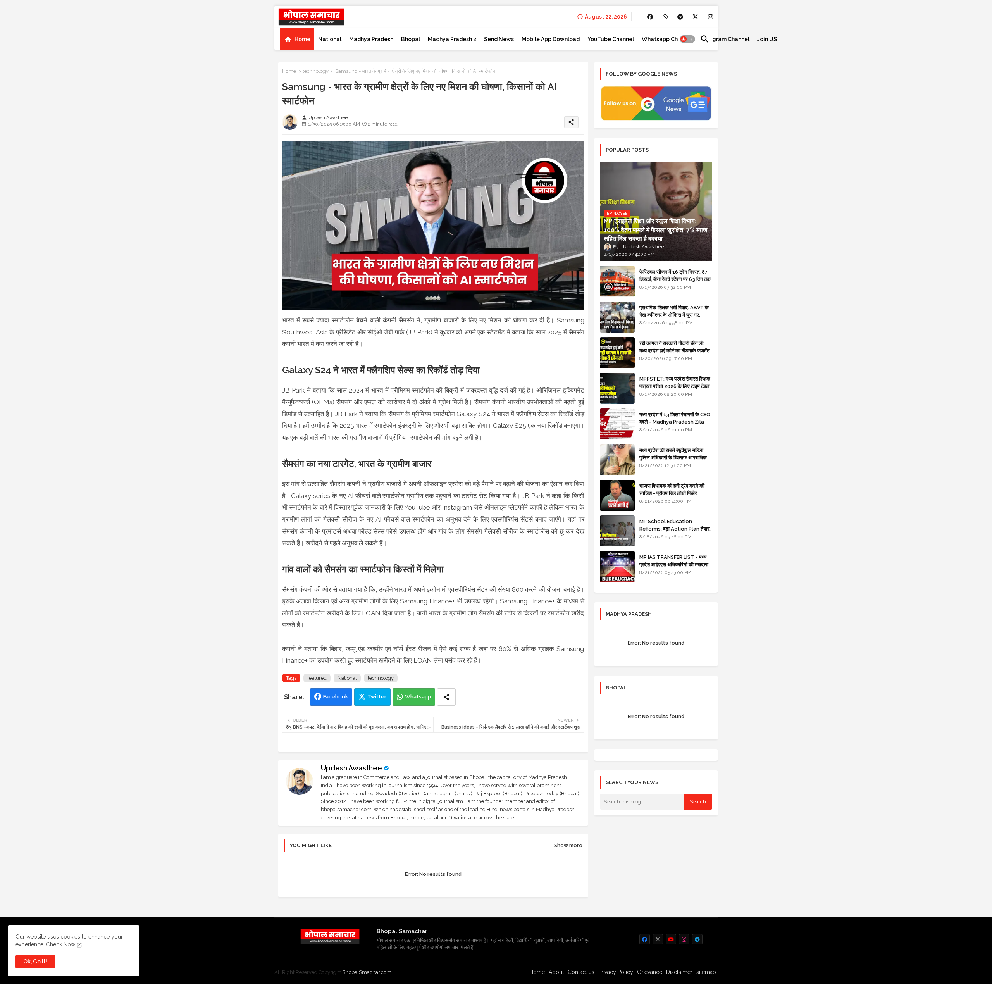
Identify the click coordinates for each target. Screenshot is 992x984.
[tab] (297, 39)
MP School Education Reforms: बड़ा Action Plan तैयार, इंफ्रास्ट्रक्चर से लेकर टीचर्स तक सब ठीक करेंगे (675, 532)
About (556, 972)
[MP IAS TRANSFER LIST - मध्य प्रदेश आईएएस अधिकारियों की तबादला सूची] (617, 566)
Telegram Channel (724, 39)
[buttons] (650, 17)
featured (317, 678)
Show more (568, 845)
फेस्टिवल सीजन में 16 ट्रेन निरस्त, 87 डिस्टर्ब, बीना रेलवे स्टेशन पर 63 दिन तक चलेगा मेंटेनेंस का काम (675, 279)
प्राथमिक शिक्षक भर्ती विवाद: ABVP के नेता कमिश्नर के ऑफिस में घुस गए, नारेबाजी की (674, 314)
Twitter (376, 697)
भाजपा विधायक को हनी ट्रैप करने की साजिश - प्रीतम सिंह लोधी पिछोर (671, 489)
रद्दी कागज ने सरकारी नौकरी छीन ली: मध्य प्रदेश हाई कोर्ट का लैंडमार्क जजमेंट (674, 346)
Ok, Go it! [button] (35, 961)
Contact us (581, 972)
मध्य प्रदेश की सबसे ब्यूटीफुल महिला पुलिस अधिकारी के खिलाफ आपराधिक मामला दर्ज (673, 457)
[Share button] (446, 697)
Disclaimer (679, 972)
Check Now (60, 944)
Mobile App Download (551, 39)
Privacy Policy (615, 972)
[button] (687, 39)
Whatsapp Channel (667, 39)
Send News (499, 39)
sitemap (706, 972)
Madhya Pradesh (371, 39)
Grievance (649, 972)
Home (302, 39)
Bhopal (410, 39)
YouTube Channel (610, 39)
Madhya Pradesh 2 (452, 39)
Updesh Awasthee (351, 768)
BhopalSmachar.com (366, 972)
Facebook (335, 697)
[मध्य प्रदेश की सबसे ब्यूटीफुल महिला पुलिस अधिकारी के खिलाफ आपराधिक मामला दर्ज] (617, 459)
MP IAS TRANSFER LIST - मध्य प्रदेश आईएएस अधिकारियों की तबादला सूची (673, 564)
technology (316, 71)
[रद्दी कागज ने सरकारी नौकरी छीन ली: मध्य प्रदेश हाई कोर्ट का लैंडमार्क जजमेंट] (617, 352)
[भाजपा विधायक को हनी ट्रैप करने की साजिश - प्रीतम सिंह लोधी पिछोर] (617, 495)
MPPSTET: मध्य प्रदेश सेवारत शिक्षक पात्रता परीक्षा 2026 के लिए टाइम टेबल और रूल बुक (674, 386)
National (329, 39)
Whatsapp (418, 697)
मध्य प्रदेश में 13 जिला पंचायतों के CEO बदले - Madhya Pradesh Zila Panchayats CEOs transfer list (674, 425)
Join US (767, 39)
